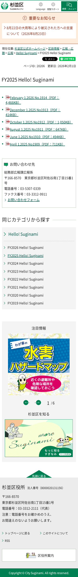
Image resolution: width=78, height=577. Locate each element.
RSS (7, 540)
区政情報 (53, 48)
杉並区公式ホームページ (30, 48)
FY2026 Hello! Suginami (25, 247)
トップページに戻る (17, 533)
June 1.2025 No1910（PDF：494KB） (38, 136)
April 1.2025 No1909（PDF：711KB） (37, 144)
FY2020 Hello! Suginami (25, 295)
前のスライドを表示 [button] (25, 402)
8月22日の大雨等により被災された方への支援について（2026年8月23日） (40, 30)
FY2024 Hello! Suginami (25, 263)
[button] (40, 6)
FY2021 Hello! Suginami (25, 287)
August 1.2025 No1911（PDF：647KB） (39, 129)
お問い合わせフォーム (24, 199)
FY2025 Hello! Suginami (25, 255)
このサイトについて (55, 533)
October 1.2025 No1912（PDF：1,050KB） (41, 122)
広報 (10, 53)
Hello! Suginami (26, 53)
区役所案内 (46, 555)
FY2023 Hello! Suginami (25, 271)
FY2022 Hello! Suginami (25, 279)
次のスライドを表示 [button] (38, 402)
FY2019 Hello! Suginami (25, 303)
